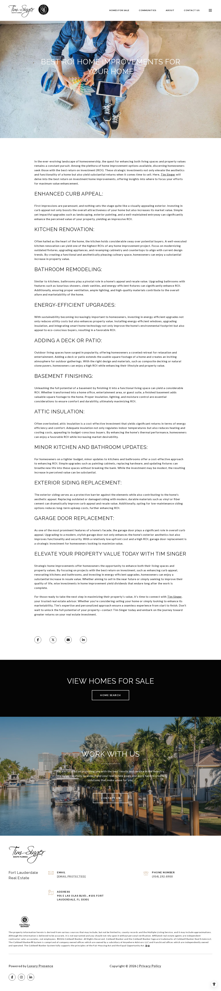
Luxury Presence (40, 966)
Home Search (110, 695)
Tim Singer (168, 174)
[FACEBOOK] (12, 977)
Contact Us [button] (110, 797)
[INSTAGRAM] (21, 977)
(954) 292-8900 (162, 876)
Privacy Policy (150, 966)
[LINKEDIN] (30, 977)
